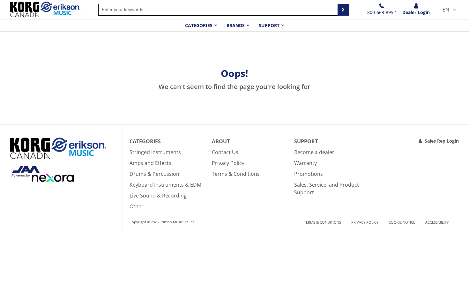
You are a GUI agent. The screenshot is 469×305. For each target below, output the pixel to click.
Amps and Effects (150, 163)
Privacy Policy (228, 163)
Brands (236, 25)
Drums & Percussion (154, 173)
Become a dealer (314, 152)
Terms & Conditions (236, 173)
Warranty (305, 163)
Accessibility (437, 222)
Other (137, 206)
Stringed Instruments (155, 152)
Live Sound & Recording (158, 195)
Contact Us (225, 152)
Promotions (308, 173)
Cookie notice (402, 222)
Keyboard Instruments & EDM (165, 184)
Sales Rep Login (442, 141)
